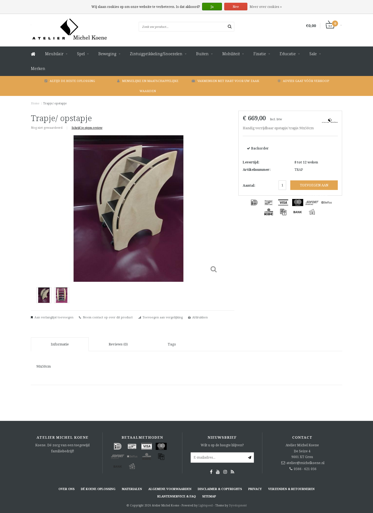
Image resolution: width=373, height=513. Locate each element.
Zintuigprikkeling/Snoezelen (156, 53)
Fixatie (259, 53)
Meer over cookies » (266, 6)
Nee (236, 6)
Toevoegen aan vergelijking (163, 317)
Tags (172, 344)
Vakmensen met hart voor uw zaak (228, 81)
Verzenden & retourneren (291, 489)
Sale (313, 53)
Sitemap (209, 496)
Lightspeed (206, 505)
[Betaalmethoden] (254, 202)
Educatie (288, 53)
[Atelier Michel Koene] (330, 120)
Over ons (66, 489)
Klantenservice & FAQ (176, 496)
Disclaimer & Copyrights (220, 489)
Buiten (202, 53)
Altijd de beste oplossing (72, 81)
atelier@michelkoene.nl (305, 463)
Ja (212, 6)
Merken (38, 68)
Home (35, 103)
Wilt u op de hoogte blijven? (222, 445)
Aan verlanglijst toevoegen (53, 317)
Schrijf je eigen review (87, 127)
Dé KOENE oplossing (98, 489)
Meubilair (54, 53)
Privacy (255, 489)
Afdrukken (200, 317)
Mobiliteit (231, 53)
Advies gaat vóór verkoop (306, 81)
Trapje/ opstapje (55, 103)
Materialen (132, 489)
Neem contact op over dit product (108, 317)
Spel (81, 53)
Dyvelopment (238, 505)
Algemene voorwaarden (169, 489)
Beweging (107, 53)
